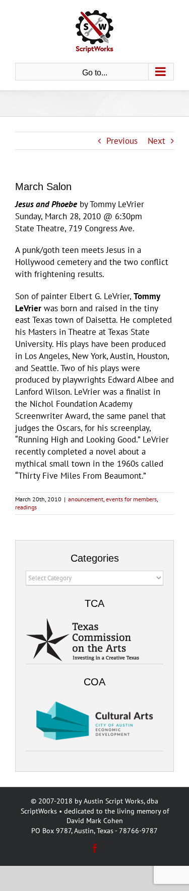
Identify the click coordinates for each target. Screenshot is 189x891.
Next (156, 140)
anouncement (85, 499)
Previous (122, 140)
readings (26, 507)
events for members (131, 499)
